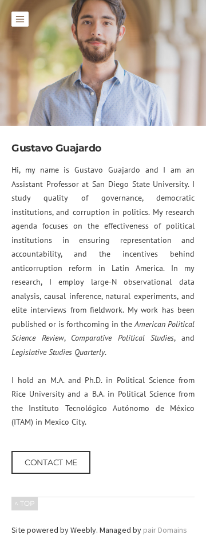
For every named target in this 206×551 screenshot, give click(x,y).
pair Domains (165, 530)
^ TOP (24, 503)
